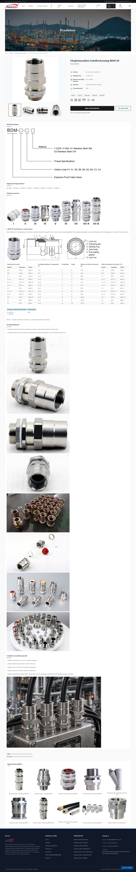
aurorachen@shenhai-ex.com (124, 1)
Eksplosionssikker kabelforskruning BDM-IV (23, 756)
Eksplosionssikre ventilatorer (81, 842)
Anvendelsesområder (42, 6)
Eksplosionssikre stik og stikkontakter (83, 851)
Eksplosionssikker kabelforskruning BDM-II (22, 754)
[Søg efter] (129, 6)
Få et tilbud (109, 5)
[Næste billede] (64, 110)
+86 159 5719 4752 (109, 1)
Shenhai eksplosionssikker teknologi (17, 869)
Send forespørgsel (92, 108)
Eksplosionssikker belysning (81, 839)
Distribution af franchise (51, 845)
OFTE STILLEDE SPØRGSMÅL (82, 5)
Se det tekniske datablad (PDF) (81, 112)
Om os (51, 5)
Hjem (23, 6)
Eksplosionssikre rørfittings (21, 53)
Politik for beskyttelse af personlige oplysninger (111, 869)
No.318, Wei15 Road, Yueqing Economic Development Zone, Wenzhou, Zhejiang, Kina (116, 852)
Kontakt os (98, 5)
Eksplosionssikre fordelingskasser (82, 848)
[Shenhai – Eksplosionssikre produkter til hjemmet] (23, 840)
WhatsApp (124, 108)
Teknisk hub (60, 5)
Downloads (71, 6)
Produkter (30, 6)
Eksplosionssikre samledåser (81, 845)
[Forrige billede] (6, 110)
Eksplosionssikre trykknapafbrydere (83, 855)
